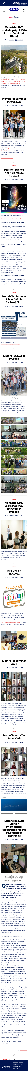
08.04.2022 (20, 515)
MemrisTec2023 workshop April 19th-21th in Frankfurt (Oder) (13, 31)
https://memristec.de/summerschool (10, 344)
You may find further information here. (11, 622)
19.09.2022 (20, 105)
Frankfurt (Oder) (5, 79)
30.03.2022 (20, 577)
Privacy (21, 1064)
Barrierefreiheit (16, 1066)
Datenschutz (16, 1064)
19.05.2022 (20, 362)
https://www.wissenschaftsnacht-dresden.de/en (13, 219)
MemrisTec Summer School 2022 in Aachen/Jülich (14, 299)
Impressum (15, 1062)
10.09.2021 (20, 742)
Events (14, 23)
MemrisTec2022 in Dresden (14, 357)
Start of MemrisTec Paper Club (14, 737)
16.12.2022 (20, 40)
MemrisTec (11, 40)
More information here (7, 158)
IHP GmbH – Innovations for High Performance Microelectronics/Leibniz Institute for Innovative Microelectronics (13, 81)
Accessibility (16, 1068)
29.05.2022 (20, 306)
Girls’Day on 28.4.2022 (14, 572)
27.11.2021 (20, 667)
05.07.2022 (20, 179)
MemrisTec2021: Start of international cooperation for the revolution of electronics (14, 828)
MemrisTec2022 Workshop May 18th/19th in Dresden (14, 507)
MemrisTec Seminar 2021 (14, 662)
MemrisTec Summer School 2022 (14, 100)
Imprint (21, 1062)
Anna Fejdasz (23, 1050)
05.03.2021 (20, 839)
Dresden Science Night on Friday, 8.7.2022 (14, 172)
